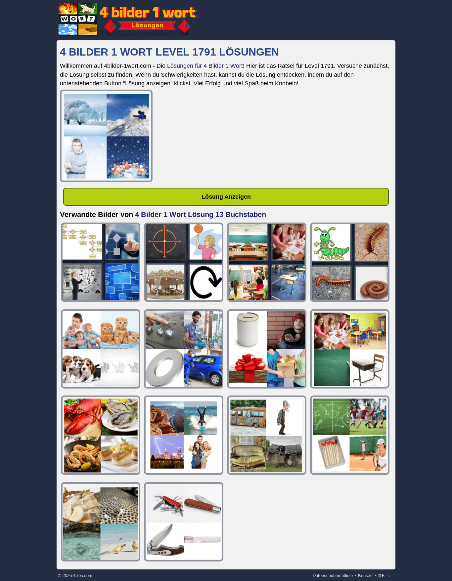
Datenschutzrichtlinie (333, 575)
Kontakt (365, 575)
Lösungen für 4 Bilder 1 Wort (205, 65)
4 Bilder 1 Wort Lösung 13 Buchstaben (200, 214)
